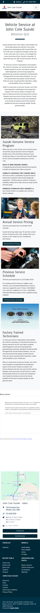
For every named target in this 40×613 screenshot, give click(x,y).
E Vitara (24, 554)
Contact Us (20, 531)
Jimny (23, 552)
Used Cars (6, 563)
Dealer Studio (14, 608)
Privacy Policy (7, 592)
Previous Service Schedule (13, 300)
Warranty (24, 572)
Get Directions (20, 536)
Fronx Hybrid (25, 550)
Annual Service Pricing (12, 244)
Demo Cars (6, 565)
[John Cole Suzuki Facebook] (4, 2)
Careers (5, 587)
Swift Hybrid (25, 547)
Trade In (5, 570)
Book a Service (26, 565)
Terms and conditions (10, 590)
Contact (5, 585)
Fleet (4, 583)
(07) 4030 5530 (30, 2)
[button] (36, 7)
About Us (6, 580)
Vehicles (5, 547)
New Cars (6, 567)
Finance (5, 572)
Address (19, 2)
